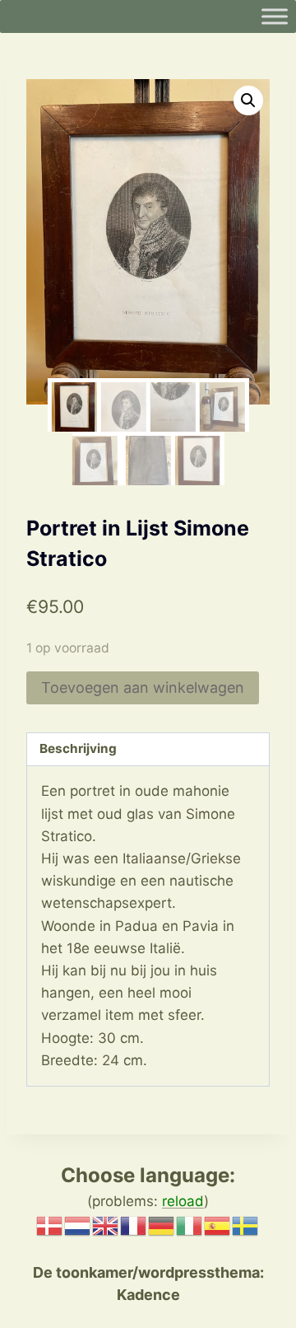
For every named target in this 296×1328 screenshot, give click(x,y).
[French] (134, 1225)
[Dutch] (78, 1225)
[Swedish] (246, 1225)
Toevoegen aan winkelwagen (142, 687)
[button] (248, 100)
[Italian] (190, 1225)
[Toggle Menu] (274, 16)
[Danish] (50, 1225)
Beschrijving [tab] (78, 748)
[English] (106, 1225)
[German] (162, 1225)
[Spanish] (218, 1225)
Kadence (148, 1294)
